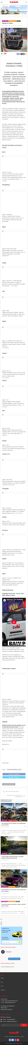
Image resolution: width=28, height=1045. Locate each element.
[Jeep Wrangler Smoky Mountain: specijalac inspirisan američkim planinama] (14, 845)
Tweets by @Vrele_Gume (7, 966)
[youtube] (18, 1040)
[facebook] (10, 1040)
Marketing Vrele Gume (14, 1036)
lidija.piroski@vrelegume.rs (11, 1000)
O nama (6, 1036)
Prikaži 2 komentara (9, 784)
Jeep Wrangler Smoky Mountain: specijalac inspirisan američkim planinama (12, 857)
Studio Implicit (19, 1043)
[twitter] (12, 1040)
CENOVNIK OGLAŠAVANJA (7, 1006)
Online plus (12, 21)
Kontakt (22, 1036)
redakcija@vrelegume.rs (9, 1002)
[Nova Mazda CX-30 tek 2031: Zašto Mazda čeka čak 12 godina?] (14, 878)
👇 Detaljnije (14, 285)
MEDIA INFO (4, 1007)
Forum (2, 986)
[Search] (26, 2)
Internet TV (3, 990)
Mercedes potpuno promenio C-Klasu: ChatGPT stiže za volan (13, 905)
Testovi (2, 978)
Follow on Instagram (15, 958)
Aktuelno (5, 21)
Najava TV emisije (13, 820)
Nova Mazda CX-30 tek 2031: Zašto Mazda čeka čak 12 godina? (13, 890)
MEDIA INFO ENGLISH (6, 1009)
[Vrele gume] (14, 1033)
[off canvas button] (1, 2)
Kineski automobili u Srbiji (17, 25)
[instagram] (15, 1040)
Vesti (18, 21)
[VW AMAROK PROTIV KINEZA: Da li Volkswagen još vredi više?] (14, 812)
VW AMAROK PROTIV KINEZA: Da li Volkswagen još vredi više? (13, 824)
